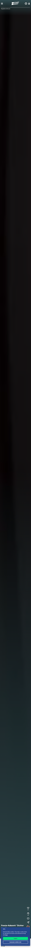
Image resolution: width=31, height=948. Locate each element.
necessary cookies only (16, 942)
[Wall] (28, 918)
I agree (15, 938)
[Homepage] (15, 3)
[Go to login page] (29, 3)
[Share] (28, 922)
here (6, 935)
